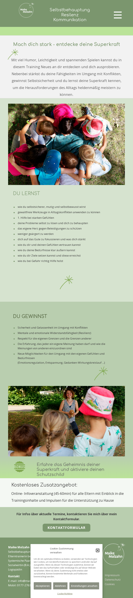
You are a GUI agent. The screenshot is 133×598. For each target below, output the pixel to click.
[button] (97, 550)
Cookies (110, 584)
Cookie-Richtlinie (65, 593)
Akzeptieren (43, 585)
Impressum (112, 575)
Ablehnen (60, 585)
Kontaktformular (66, 527)
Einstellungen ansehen (84, 585)
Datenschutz (113, 579)
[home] (113, 553)
